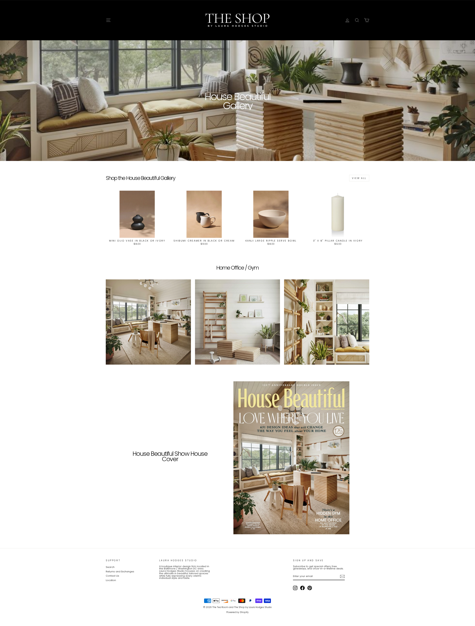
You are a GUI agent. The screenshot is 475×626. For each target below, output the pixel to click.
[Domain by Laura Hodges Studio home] (237, 20)
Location (111, 580)
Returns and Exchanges (120, 571)
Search (110, 567)
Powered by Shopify (237, 612)
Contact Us (112, 575)
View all (359, 178)
